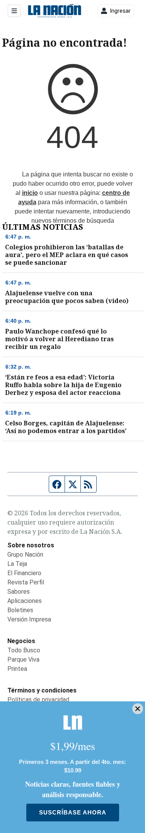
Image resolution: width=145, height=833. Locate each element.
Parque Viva (23, 659)
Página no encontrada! (64, 42)
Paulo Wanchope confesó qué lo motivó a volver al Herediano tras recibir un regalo (59, 338)
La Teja (17, 563)
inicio (30, 193)
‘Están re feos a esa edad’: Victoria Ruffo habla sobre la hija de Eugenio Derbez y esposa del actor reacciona (63, 384)
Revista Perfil (25, 582)
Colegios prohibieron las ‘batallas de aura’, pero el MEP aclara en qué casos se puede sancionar (66, 254)
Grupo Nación (25, 554)
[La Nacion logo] (54, 11)
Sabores (18, 591)
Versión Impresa (29, 619)
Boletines (20, 610)
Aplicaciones (24, 600)
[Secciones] (14, 11)
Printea (17, 668)
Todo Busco (23, 650)
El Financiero (24, 573)
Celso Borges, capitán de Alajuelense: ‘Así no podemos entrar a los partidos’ (65, 427)
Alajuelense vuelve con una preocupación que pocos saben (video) (66, 297)
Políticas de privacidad (38, 699)
